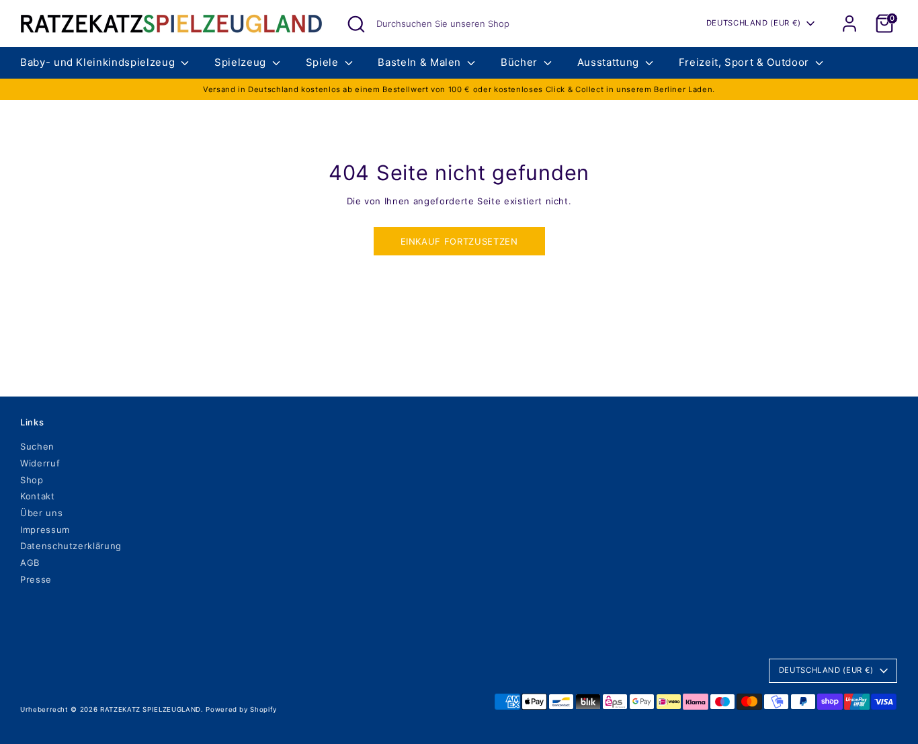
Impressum (45, 529)
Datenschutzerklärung (71, 545)
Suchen (37, 446)
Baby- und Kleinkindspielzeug (99, 62)
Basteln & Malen (421, 62)
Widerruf (40, 463)
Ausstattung (609, 62)
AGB (30, 562)
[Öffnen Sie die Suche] (356, 24)
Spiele (324, 62)
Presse (36, 579)
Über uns (41, 512)
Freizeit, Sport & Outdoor (745, 62)
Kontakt (37, 496)
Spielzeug (241, 62)
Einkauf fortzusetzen (459, 241)
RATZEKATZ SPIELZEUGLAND (150, 709)
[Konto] (849, 23)
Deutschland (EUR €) (753, 23)
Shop (32, 479)
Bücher (521, 62)
